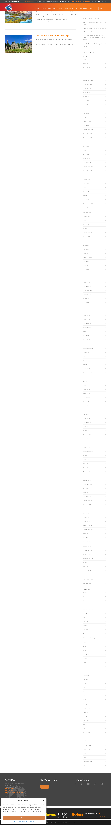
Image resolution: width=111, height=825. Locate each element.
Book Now (93, 9)
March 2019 (86, 278)
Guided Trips (87, 654)
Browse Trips (29, 1)
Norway (85, 691)
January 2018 (87, 323)
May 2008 (86, 533)
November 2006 (88, 579)
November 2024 (88, 133)
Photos (85, 699)
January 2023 (87, 199)
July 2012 (85, 439)
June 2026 (86, 59)
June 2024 (86, 150)
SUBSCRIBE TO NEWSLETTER (81, 1)
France (85, 642)
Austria (85, 605)
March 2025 (86, 117)
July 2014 (85, 406)
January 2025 (87, 125)
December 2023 (88, 166)
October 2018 (87, 294)
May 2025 (86, 109)
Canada (85, 621)
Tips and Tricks (87, 749)
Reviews (85, 712)
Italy (84, 671)
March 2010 (86, 492)
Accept (23, 817)
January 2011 (86, 476)
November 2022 (88, 208)
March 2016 (86, 364)
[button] (44, 800)
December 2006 (88, 575)
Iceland (85, 658)
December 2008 (88, 529)
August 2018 (86, 298)
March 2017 (86, 340)
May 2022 (86, 224)
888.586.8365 (15, 1)
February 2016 (87, 368)
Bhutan (85, 613)
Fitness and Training (89, 638)
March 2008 (86, 542)
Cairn (84, 617)
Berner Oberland (88, 609)
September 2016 (88, 348)
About (37, 9)
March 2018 (86, 315)
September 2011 (88, 451)
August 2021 (86, 236)
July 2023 (86, 183)
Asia (84, 600)
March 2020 (86, 253)
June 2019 (86, 269)
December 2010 (88, 480)
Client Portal (65, 1)
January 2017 (87, 344)
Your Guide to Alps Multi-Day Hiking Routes (93, 45)
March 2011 (86, 467)
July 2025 (86, 100)
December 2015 (87, 373)
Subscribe (45, 786)
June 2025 (86, 105)
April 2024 (86, 154)
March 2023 (86, 195)
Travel (85, 757)
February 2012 (87, 447)
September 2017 (88, 327)
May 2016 (86, 360)
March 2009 (86, 521)
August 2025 (86, 96)
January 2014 (87, 422)
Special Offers (87, 732)
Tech (84, 741)
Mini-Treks (83, 9)
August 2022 (86, 216)
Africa (85, 592)
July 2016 (86, 356)
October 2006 (87, 583)
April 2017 (86, 335)
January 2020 (87, 261)
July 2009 (86, 513)
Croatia (85, 625)
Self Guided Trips (88, 720)
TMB (84, 753)
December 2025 (88, 80)
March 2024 (86, 158)
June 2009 (86, 517)
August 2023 (86, 179)
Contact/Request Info (50, 1)
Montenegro (86, 675)
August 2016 (86, 352)
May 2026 (86, 63)
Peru (84, 695)
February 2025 (87, 121)
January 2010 (87, 496)
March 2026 (86, 67)
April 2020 (86, 249)
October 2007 (87, 554)
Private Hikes (57, 9)
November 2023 (88, 171)
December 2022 (88, 204)
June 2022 (86, 220)
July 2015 (85, 381)
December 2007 (88, 550)
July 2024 (86, 146)
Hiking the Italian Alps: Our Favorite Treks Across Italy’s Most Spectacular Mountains (94, 37)
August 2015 (86, 377)
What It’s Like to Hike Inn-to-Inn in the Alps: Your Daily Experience (94, 30)
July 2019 (86, 265)
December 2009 (88, 500)
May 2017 (85, 331)
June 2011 (86, 459)
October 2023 (87, 175)
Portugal (85, 704)
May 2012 (85, 443)
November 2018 (87, 290)
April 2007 (86, 566)
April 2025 (86, 113)
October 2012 (87, 434)
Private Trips (86, 708)
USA (84, 765)
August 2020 (87, 241)
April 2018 (86, 311)
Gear (84, 646)
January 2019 (87, 286)
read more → (56, 22)
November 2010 (87, 484)
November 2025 (88, 84)
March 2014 (86, 418)
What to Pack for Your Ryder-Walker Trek (93, 23)
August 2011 (86, 455)
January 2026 (87, 76)
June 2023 (86, 187)
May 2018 (86, 307)
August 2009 (87, 509)
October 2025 (87, 88)
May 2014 (85, 410)
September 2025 (88, 92)
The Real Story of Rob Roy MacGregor (53, 36)
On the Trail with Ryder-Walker (92, 18)
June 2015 (86, 385)
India (84, 662)
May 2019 (86, 274)
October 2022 (87, 212)
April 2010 (86, 488)
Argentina (86, 596)
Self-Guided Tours (71, 9)
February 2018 (87, 319)
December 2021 (87, 232)
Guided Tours (46, 9)
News (84, 687)
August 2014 (86, 401)
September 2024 (88, 138)
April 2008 (86, 538)
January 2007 (87, 571)
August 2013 (86, 430)
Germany (85, 650)
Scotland (86, 716)
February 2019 (87, 282)
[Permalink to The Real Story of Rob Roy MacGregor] (18, 44)
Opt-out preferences (19, 821)
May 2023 (86, 191)
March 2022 (86, 228)
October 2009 (87, 504)
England (85, 629)
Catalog (38, 1)
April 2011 (86, 463)
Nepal (85, 683)
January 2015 (87, 397)
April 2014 (86, 414)
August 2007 (87, 562)
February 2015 (87, 393)
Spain (84, 728)
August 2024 (86, 142)
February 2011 (87, 471)
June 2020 (86, 245)
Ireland (85, 667)
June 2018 (86, 302)
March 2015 (86, 389)
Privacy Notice (30, 821)
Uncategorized (87, 761)
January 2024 (87, 162)
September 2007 (88, 558)
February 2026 (87, 72)
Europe (85, 633)
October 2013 (87, 426)
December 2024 (88, 129)
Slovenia (85, 724)
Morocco (85, 679)
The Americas (87, 745)
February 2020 (87, 257)
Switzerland (86, 737)
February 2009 (87, 525)
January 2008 (87, 546)
